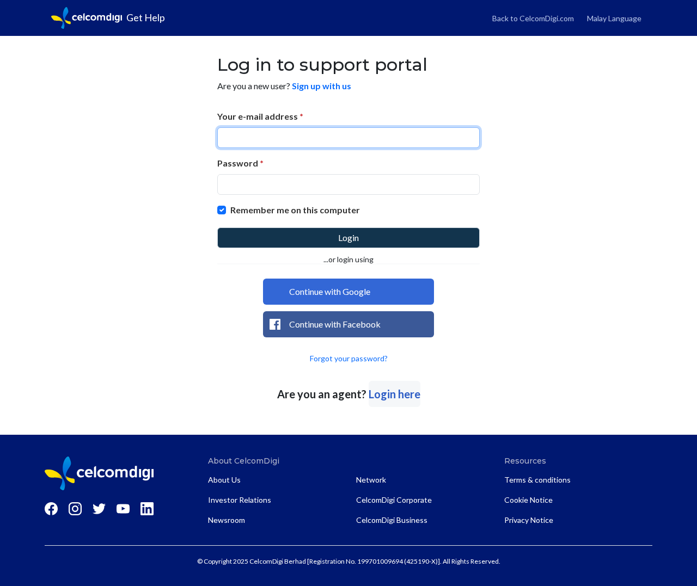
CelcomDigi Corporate (394, 499)
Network (371, 479)
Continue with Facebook (335, 324)
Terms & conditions (537, 479)
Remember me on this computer (295, 210)
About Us (224, 479)
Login (348, 237)
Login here (394, 393)
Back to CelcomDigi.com (533, 18)
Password (240, 163)
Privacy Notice (528, 520)
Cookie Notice (528, 499)
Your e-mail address (260, 116)
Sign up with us (321, 86)
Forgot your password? (349, 358)
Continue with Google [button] (329, 291)
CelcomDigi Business (391, 520)
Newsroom (226, 520)
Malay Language (614, 18)
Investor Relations (239, 499)
